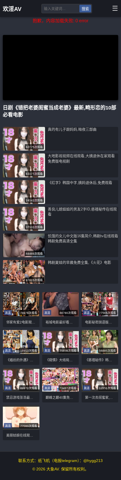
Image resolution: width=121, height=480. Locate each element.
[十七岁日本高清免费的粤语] (60, 304)
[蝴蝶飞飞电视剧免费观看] (21, 417)
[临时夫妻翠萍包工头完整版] (60, 380)
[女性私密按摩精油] (24, 202)
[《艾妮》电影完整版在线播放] (24, 175)
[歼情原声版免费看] (24, 149)
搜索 (85, 9)
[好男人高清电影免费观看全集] (21, 380)
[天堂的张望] (60, 342)
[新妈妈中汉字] (100, 380)
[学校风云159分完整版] (24, 255)
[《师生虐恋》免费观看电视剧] (100, 342)
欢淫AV (12, 9)
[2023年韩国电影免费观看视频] (24, 282)
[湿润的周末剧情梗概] (21, 342)
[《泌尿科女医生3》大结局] (24, 229)
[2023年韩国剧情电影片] (21, 304)
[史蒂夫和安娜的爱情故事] (100, 304)
